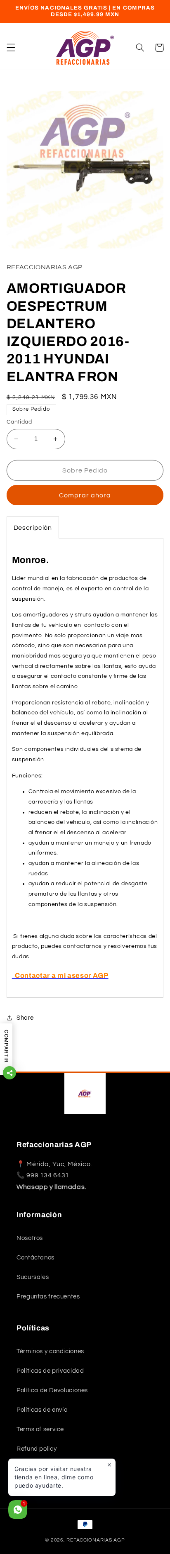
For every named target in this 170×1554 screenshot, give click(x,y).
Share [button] (25, 1018)
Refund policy (37, 1449)
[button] (10, 47)
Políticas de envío (42, 1410)
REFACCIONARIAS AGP (95, 1540)
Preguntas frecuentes (48, 1296)
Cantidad (19, 422)
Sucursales (33, 1277)
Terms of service (40, 1429)
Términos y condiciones (50, 1351)
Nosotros (30, 1238)
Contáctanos (35, 1257)
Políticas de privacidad (50, 1371)
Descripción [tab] (33, 527)
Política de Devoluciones (52, 1390)
